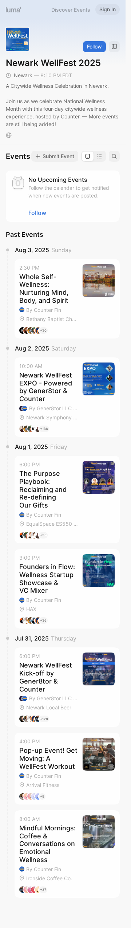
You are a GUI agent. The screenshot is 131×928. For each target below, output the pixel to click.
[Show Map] (114, 46)
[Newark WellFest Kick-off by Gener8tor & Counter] (67, 687)
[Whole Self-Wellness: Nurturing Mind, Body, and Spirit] (67, 298)
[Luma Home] (14, 9)
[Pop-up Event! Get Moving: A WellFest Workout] (67, 768)
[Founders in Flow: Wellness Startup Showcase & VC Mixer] (67, 588)
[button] (67, 298)
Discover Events (70, 10)
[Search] (114, 156)
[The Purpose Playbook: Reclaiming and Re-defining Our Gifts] (67, 499)
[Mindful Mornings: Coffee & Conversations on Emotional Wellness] (67, 854)
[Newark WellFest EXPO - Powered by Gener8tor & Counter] (67, 397)
